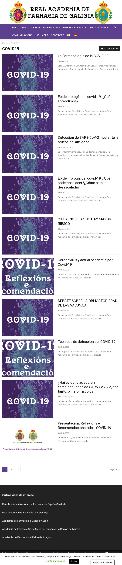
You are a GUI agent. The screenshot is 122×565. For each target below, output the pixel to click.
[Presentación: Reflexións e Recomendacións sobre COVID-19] (28, 440)
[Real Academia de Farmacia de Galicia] (61, 12)
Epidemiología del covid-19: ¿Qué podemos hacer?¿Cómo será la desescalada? (84, 182)
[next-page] (18, 469)
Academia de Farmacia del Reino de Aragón (26, 537)
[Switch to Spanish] (75, 35)
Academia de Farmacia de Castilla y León (25, 520)
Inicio (15, 27)
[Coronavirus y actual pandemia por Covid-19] (28, 276)
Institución (29, 27)
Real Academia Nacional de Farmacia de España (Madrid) (34, 504)
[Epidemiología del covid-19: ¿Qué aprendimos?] (27, 113)
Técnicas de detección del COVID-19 (86, 342)
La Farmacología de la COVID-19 (83, 56)
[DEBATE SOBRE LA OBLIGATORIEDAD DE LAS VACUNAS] (27, 317)
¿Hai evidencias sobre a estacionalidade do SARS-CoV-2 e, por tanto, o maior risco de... (88, 386)
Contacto (57, 35)
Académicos (50, 27)
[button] (115, 27)
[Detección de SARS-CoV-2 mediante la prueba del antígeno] (27, 154)
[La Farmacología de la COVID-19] (27, 72)
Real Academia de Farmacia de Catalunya (25, 512)
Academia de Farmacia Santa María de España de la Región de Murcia (41, 529)
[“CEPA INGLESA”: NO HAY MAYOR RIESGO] (27, 236)
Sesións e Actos (73, 27)
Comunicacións (22, 35)
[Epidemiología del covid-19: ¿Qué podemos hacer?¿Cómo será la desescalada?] (27, 195)
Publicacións (97, 27)
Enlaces (42, 35)
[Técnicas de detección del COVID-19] (28, 358)
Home (5, 43)
